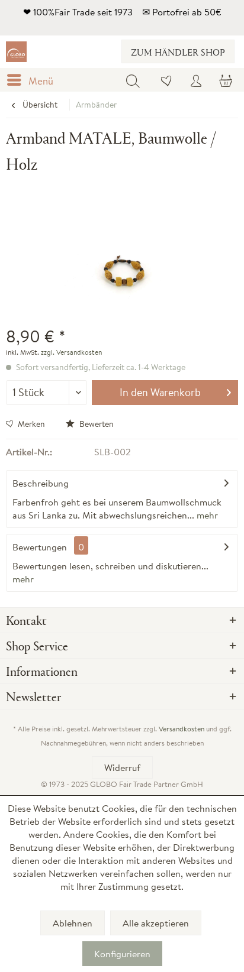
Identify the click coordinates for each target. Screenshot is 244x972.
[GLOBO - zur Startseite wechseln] (16, 51)
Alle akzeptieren (156, 922)
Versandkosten (181, 729)
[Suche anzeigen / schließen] (133, 80)
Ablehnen (72, 922)
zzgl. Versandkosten (71, 352)
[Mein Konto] (196, 80)
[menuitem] (32, 80)
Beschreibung (40, 483)
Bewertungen (39, 546)
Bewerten (96, 424)
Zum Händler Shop (178, 52)
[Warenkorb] (225, 80)
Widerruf (122, 767)
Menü (40, 81)
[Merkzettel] (167, 80)
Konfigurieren (122, 953)
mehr (206, 514)
